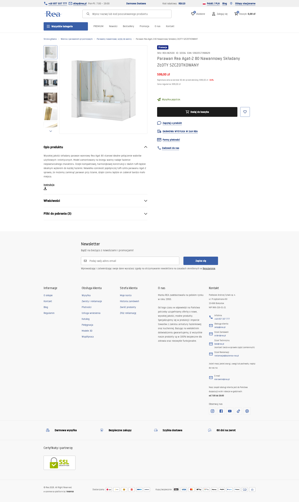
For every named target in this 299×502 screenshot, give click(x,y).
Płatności (86, 307)
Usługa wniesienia (91, 313)
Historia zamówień (129, 301)
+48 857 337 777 (57, 3)
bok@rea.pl (219, 344)
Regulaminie (209, 268)
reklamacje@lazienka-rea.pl (226, 355)
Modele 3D (87, 330)
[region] (50, 89)
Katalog (85, 318)
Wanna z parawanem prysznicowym (77, 39)
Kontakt (170, 26)
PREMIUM (98, 26)
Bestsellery (128, 26)
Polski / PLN (213, 3)
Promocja (144, 26)
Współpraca (88, 336)
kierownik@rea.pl (222, 379)
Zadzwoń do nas (170, 148)
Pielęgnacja (87, 324)
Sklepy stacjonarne (245, 3)
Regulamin (49, 313)
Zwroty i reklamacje (92, 301)
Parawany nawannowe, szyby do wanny (114, 39)
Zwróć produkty (128, 307)
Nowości (113, 26)
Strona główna (50, 39)
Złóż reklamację (128, 313)
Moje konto (126, 295)
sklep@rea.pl (80, 3)
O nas (157, 26)
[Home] (53, 14)
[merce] (70, 491)
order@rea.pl (220, 335)
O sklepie (48, 295)
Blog (224, 3)
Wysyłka (86, 295)
